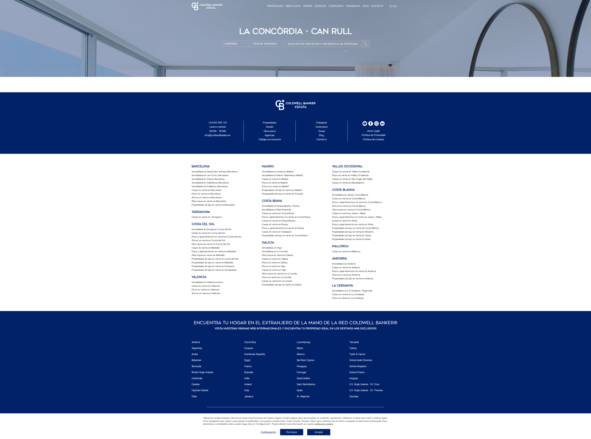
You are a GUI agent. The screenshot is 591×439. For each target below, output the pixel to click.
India (246, 378)
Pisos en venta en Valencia (205, 289)
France (248, 366)
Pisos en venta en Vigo (273, 266)
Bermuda (196, 366)
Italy (246, 390)
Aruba (195, 354)
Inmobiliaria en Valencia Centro (207, 282)
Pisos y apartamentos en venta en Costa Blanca (357, 202)
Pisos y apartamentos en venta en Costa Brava (286, 217)
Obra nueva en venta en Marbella (208, 255)
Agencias (320, 6)
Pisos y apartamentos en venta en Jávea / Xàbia (357, 217)
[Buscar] (365, 44)
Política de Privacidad (373, 135)
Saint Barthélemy (306, 384)
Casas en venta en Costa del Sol (208, 233)
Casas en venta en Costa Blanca (348, 198)
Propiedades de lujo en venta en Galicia (282, 284)
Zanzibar (353, 396)
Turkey (353, 348)
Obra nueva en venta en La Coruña (279, 273)
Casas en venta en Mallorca (346, 251)
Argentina (197, 348)
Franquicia (353, 6)
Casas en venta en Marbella (206, 247)
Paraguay (302, 366)
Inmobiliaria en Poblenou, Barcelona (210, 186)
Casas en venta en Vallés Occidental (350, 171)
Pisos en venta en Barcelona (206, 193)
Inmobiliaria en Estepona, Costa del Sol (211, 229)
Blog (366, 6)
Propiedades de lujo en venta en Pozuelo (282, 193)
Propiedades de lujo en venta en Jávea (351, 235)
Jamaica (248, 396)
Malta (300, 348)
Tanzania (354, 342)
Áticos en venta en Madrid (275, 186)
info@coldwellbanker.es (217, 135)
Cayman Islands (200, 390)
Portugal (301, 372)
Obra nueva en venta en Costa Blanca (351, 209)
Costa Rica (250, 342)
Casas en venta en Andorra (346, 267)
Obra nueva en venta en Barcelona (209, 201)
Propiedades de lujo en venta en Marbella (212, 262)
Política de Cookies (373, 139)
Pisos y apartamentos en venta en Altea (352, 224)
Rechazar (291, 432)
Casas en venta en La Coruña (277, 281)
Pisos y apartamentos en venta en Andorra (354, 271)
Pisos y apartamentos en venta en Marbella (214, 251)
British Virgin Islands (202, 372)
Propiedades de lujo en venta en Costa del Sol (215, 258)
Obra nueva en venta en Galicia (277, 255)
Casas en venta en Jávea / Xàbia (348, 213)
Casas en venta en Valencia (206, 286)
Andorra (196, 342)
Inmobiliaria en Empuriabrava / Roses (281, 206)
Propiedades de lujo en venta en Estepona (213, 266)
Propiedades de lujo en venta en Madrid (282, 190)
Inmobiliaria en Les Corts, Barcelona (210, 175)
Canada (195, 384)
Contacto (377, 6)
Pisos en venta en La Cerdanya (348, 298)
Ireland (248, 384)
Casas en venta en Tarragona (207, 217)
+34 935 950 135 (217, 122)
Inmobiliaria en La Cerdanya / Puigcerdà (352, 290)
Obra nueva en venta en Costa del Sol (211, 244)
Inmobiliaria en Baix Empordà (276, 209)
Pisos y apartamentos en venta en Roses (283, 228)
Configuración (268, 432)
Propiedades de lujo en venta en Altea (351, 239)
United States (357, 372)
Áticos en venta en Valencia (206, 293)
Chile (194, 396)
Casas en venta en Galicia (275, 258)
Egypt (247, 360)
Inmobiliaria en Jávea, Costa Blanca (350, 195)
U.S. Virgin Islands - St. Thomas (366, 390)
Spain (300, 390)
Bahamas (196, 360)
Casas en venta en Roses (275, 224)
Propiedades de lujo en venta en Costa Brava (285, 235)
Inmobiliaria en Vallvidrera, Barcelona (210, 182)
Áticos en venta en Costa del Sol (208, 240)
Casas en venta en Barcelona (206, 190)
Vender (307, 6)
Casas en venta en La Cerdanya (348, 294)
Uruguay (353, 378)
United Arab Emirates (360, 360)
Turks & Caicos (357, 354)
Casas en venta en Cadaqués (277, 231)
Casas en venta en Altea (344, 220)
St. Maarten (303, 396)
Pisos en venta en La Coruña (276, 277)
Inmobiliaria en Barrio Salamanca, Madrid (282, 175)
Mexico (301, 354)
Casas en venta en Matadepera (348, 182)
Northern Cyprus (305, 360)
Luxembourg (303, 342)
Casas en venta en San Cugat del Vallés (352, 179)
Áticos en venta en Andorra (346, 274)
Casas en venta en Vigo (274, 270)
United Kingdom (357, 366)
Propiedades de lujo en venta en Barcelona (213, 205)
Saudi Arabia (303, 378)
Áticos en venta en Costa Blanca (349, 206)
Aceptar (319, 432)
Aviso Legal (373, 131)
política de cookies (324, 424)
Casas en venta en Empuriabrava (278, 220)
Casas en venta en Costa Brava (278, 213)
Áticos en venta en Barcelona (207, 197)
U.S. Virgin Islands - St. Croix (364, 384)
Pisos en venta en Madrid (274, 182)
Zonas (321, 131)
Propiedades (275, 6)
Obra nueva (293, 6)
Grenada (248, 372)
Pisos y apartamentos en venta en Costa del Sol (216, 236)
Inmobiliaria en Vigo (272, 247)
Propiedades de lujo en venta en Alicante (352, 231)
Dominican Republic (254, 354)
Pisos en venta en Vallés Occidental (350, 175)
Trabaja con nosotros (269, 139)
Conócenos (336, 6)
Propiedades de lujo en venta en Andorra (352, 278)
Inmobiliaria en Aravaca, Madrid (277, 171)
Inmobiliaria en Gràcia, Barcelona (208, 179)
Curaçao (248, 348)
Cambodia (197, 378)
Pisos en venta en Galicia (274, 262)
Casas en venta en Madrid (275, 179)
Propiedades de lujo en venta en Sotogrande (214, 270)
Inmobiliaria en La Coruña (275, 251)
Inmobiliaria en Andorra (344, 263)
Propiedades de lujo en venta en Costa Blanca (355, 228)
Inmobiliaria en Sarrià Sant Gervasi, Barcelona (214, 171)
